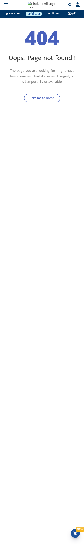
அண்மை (12, 14)
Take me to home (42, 98)
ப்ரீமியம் (34, 14)
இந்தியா (74, 14)
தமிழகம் (54, 14)
